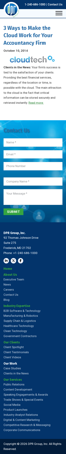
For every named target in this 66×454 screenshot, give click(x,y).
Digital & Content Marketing (22, 420)
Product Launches (15, 409)
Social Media (12, 404)
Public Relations (14, 384)
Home (8, 269)
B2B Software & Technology (22, 311)
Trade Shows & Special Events (23, 399)
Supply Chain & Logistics (20, 321)
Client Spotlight (14, 347)
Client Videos (12, 357)
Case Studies (12, 368)
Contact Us (55, 4)
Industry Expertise (17, 306)
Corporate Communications (22, 430)
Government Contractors (20, 336)
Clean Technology (15, 331)
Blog (7, 299)
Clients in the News (16, 373)
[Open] (58, 13)
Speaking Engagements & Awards (26, 394)
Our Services (13, 380)
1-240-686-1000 (35, 4)
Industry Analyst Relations (21, 414)
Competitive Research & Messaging (27, 425)
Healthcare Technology (19, 326)
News (7, 284)
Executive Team (14, 279)
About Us (10, 275)
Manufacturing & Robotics (21, 315)
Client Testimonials (16, 352)
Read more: (36, 102)
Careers (9, 289)
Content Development (18, 389)
